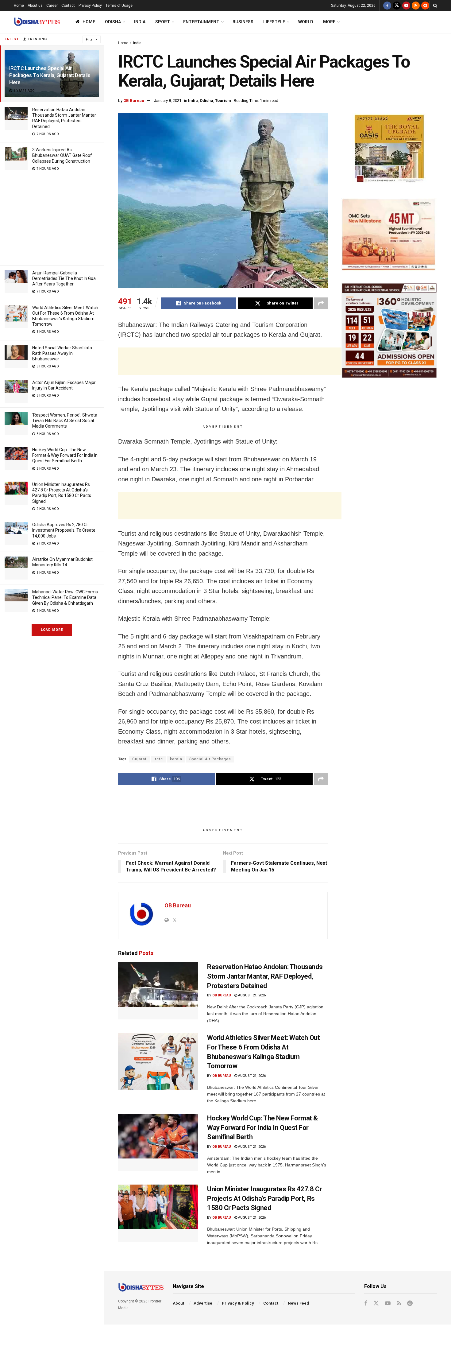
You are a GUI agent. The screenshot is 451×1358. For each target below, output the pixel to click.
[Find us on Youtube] (406, 5)
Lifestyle (274, 21)
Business (243, 21)
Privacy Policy (90, 5)
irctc (158, 759)
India (139, 21)
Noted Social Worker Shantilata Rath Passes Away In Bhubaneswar (62, 353)
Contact (68, 5)
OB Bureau (133, 100)
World (305, 21)
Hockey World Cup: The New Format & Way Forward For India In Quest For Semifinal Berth (65, 455)
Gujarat (139, 759)
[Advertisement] (52, 220)
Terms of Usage (119, 5)
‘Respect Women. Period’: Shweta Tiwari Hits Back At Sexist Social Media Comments (64, 421)
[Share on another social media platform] (321, 303)
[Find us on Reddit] (425, 5)
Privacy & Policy (238, 1303)
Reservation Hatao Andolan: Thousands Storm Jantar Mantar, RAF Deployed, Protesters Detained (264, 976)
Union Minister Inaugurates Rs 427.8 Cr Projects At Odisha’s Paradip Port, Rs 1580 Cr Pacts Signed (264, 1198)
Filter (90, 39)
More (329, 21)
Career (52, 5)
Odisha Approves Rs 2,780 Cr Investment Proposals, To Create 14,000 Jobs (63, 530)
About (178, 1303)
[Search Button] (435, 5)
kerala (176, 759)
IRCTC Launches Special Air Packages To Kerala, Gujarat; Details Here (50, 75)
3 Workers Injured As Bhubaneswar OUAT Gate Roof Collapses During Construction (62, 155)
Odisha (113, 21)
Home (19, 5)
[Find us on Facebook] (387, 5)
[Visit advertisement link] (389, 149)
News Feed (298, 1303)
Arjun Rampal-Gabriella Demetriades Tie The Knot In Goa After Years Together (64, 278)
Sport (162, 21)
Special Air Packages (210, 759)
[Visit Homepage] (37, 22)
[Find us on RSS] (416, 5)
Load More (52, 630)
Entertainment (201, 21)
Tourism (223, 100)
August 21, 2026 (251, 995)
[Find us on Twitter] (397, 5)
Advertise (203, 1303)
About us (35, 5)
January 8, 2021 (167, 100)
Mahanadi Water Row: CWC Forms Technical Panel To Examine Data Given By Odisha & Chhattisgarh (65, 597)
